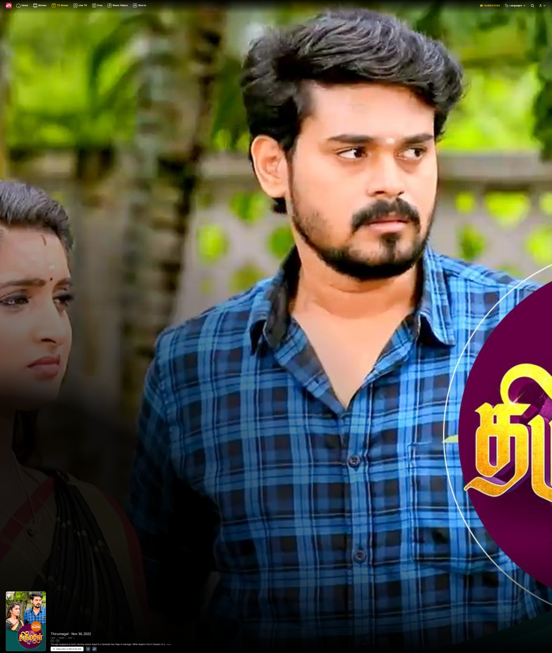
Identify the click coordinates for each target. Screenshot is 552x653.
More (169, 645)
